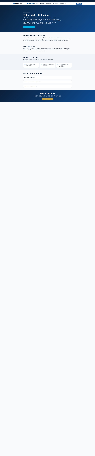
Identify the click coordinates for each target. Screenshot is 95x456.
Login (73, 3)
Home (24, 9)
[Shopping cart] (70, 3)
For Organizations (48, 3)
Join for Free (79, 3)
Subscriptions (55, 3)
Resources (61, 3)
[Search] (65, 3)
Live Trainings (36, 3)
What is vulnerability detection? (29, 77)
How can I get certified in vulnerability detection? (32, 81)
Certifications (30, 3)
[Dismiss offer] (77, 0)
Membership (42, 3)
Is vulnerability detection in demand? (30, 86)
